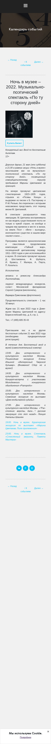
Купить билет (14, 143)
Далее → (38, 62)
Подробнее (25, 737)
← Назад (12, 60)
